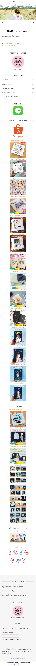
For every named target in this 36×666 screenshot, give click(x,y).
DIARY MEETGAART (8, 88)
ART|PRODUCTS (10, 651)
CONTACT (9, 653)
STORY (25, 651)
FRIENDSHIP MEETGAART (10, 97)
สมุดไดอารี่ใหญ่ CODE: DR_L (12, 45)
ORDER (4, 653)
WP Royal (22, 658)
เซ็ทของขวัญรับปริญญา (9, 591)
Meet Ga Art (18, 10)
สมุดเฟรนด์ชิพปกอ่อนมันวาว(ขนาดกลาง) (14, 595)
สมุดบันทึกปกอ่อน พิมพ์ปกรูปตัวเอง (12, 587)
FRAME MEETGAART (8, 92)
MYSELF (30, 651)
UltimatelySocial (18, 665)
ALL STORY (5, 80)
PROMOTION (19, 651)
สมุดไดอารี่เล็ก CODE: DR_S (12, 43)
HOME (3, 651)
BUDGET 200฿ (6, 84)
